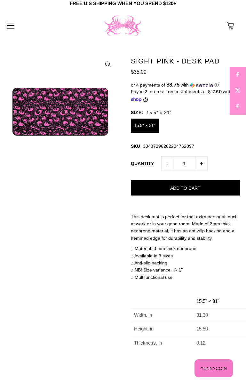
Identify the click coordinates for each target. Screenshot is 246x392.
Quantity (142, 163)
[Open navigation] (11, 26)
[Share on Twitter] (238, 91)
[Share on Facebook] (238, 75)
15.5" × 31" (144, 125)
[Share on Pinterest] (238, 107)
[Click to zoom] (107, 64)
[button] (185, 85)
